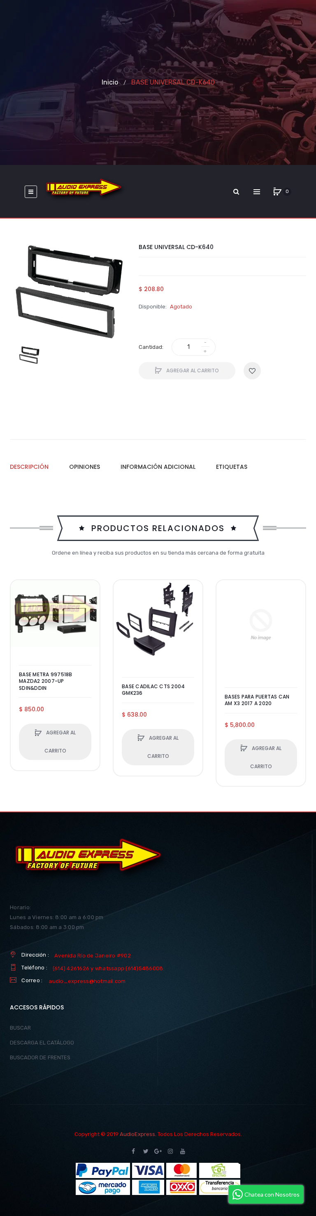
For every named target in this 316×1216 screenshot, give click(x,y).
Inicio (110, 82)
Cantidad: (151, 347)
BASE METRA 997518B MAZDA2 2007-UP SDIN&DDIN (45, 681)
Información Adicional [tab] (158, 467)
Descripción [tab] (29, 467)
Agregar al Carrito (192, 370)
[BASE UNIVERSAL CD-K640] (29, 355)
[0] (277, 191)
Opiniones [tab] (84, 467)
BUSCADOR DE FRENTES (40, 1057)
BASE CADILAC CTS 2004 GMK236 (153, 689)
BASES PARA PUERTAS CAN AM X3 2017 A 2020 (257, 700)
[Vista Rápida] (21, 622)
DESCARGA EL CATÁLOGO (42, 1043)
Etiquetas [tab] (231, 467)
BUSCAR (20, 1028)
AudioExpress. (138, 1134)
